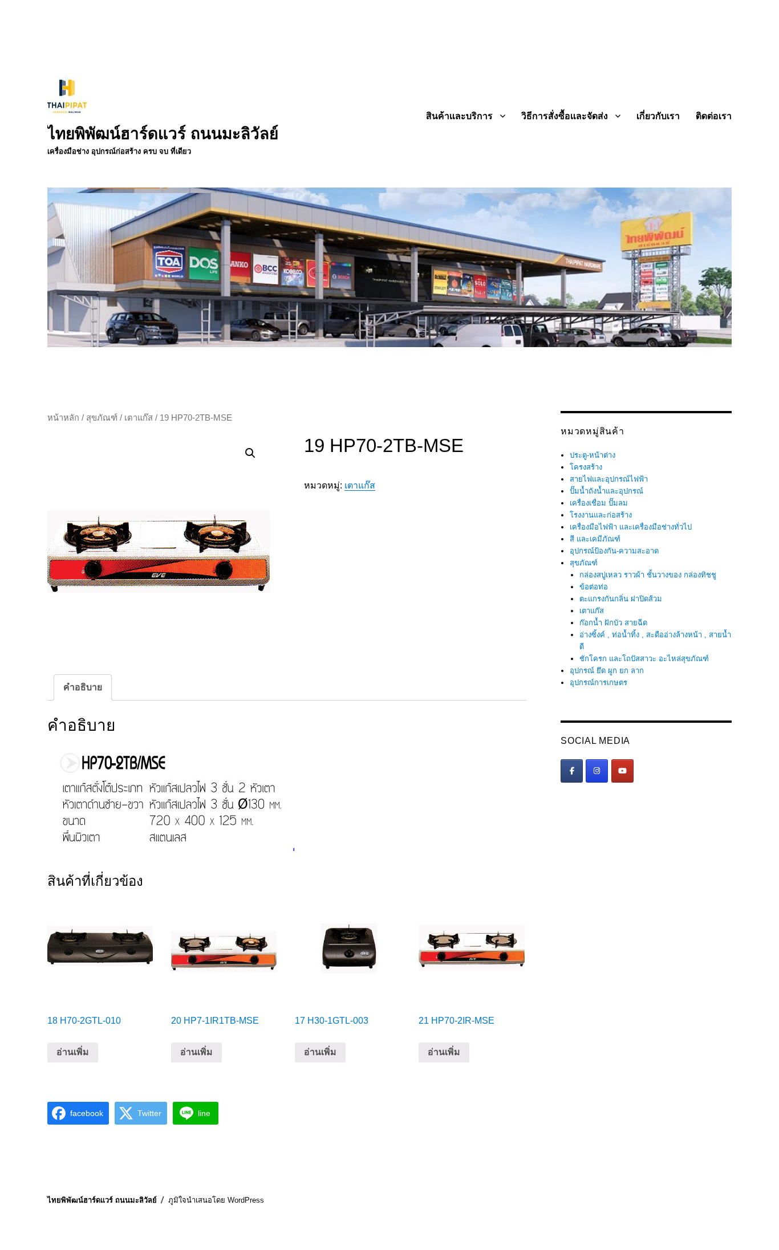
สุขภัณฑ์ (101, 417)
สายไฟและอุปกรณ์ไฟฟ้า (609, 479)
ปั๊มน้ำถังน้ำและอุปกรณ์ (606, 491)
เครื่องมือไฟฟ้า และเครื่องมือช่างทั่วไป (631, 527)
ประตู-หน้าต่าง (592, 455)
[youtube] (622, 771)
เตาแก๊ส (138, 417)
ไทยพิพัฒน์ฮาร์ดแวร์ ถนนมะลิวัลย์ (162, 133)
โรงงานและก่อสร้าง (601, 515)
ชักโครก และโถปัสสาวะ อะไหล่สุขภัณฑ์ (644, 658)
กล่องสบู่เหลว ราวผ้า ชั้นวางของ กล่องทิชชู (647, 575)
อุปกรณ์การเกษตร (598, 682)
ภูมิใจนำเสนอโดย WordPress (216, 1200)
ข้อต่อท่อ (593, 587)
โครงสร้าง (586, 467)
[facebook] (572, 771)
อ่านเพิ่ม (72, 1052)
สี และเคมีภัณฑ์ (595, 539)
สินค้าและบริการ (459, 116)
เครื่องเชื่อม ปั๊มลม (599, 503)
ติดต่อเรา (714, 116)
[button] (250, 453)
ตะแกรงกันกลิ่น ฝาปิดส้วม (620, 599)
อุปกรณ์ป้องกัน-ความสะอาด (614, 551)
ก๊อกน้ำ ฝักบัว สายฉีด (613, 622)
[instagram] (597, 771)
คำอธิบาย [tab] (82, 687)
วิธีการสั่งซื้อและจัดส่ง (564, 116)
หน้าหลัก (63, 417)
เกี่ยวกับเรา (658, 116)
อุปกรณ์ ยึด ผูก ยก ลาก (607, 670)
